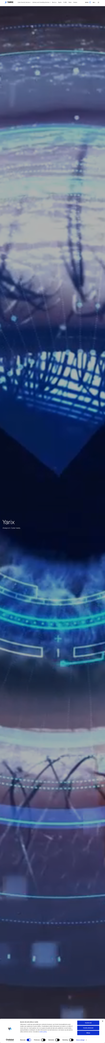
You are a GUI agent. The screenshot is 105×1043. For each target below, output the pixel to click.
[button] (88, 3)
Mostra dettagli (80, 1040)
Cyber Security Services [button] (24, 3)
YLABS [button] (65, 3)
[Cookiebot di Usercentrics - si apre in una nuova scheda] (10, 1040)
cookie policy (43, 1031)
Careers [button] (75, 3)
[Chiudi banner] (102, 1021)
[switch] (43, 1040)
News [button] (70, 3)
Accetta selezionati (88, 1028)
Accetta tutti (88, 1022)
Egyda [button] (59, 3)
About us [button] (54, 3)
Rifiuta (88, 1033)
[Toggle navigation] (98, 3)
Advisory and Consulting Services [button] (40, 3)
